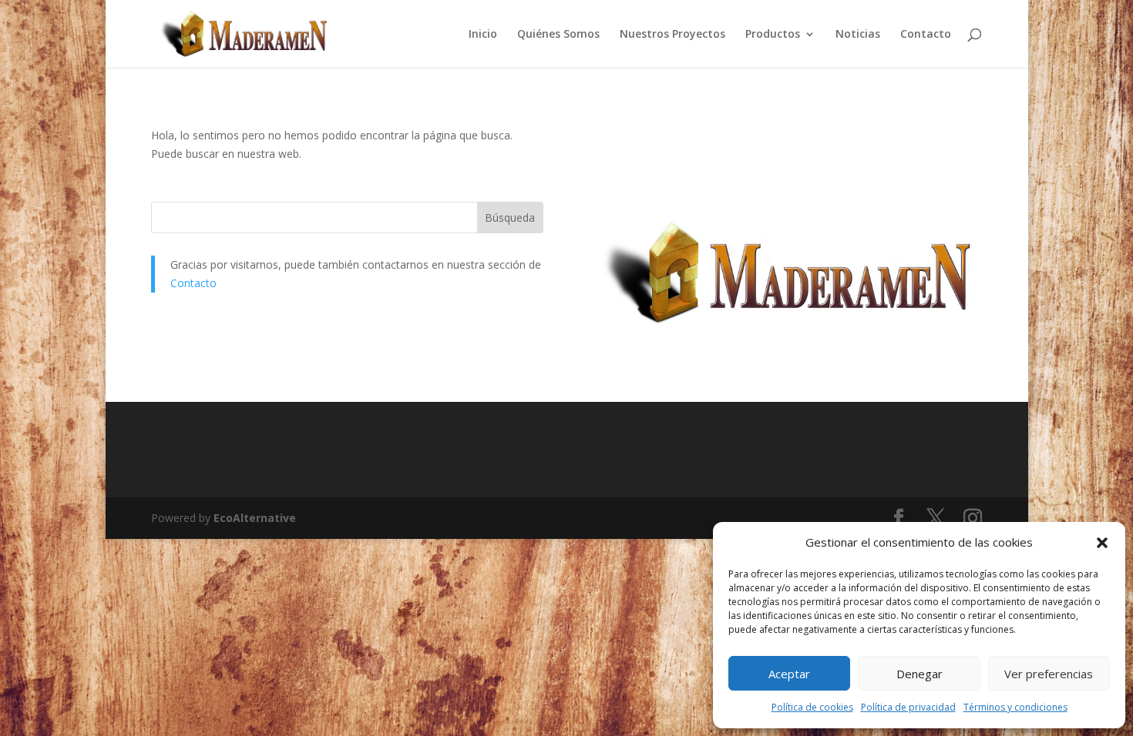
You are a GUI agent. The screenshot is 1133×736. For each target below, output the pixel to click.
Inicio (483, 34)
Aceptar (789, 673)
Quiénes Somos (558, 34)
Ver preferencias (1048, 673)
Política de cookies (812, 707)
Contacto (925, 34)
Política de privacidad (908, 707)
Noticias (857, 34)
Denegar (919, 673)
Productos (772, 34)
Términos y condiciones (1015, 707)
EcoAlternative (254, 517)
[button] (1102, 542)
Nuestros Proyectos (672, 34)
